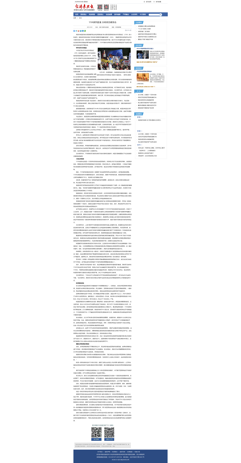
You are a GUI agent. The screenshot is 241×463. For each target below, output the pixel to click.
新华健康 (117, 14)
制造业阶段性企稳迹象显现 (146, 100)
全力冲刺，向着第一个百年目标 (147, 94)
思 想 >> (139, 131)
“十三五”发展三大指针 (144, 29)
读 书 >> (139, 145)
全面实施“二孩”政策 (144, 31)
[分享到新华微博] (76, 31)
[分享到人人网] (83, 31)
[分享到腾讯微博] (81, 31)
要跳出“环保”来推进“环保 (145, 39)
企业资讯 (134, 14)
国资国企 (83, 14)
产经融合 (126, 14)
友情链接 (129, 452)
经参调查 (92, 14)
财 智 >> (139, 117)
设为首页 (148, 1)
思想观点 (100, 14)
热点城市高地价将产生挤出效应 (147, 102)
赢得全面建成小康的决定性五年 (147, 105)
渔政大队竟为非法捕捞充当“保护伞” (147, 62)
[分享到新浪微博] (78, 31)
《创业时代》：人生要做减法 (146, 150)
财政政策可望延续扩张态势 (146, 108)
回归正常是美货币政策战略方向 (147, 97)
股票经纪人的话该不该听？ (146, 153)
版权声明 (107, 452)
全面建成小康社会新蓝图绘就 (146, 26)
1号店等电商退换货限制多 (144, 71)
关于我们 (100, 452)
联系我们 (115, 452)
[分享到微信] (85, 31)
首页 (76, 14)
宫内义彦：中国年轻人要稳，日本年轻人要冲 (151, 148)
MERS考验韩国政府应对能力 (145, 48)
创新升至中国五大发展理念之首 (147, 36)
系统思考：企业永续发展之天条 (147, 156)
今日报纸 (143, 14)
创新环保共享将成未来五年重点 (147, 34)
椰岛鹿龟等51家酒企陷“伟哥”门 (146, 87)
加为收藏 (158, 1)
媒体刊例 (122, 452)
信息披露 (109, 14)
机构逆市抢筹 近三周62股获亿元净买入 (149, 120)
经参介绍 (137, 452)
